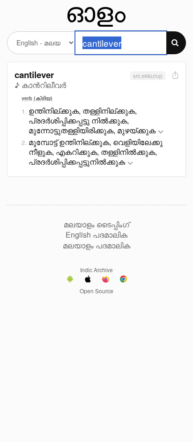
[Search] (176, 42)
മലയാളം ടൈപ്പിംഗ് (96, 224)
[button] (160, 132)
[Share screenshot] (174, 75)
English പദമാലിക (96, 235)
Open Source (96, 291)
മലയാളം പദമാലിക (96, 245)
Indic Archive (96, 270)
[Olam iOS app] (87, 280)
